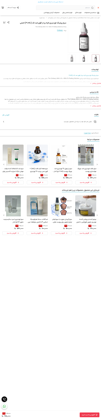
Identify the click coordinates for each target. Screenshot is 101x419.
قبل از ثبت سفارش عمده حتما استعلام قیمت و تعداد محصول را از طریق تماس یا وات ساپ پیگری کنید (73, 18)
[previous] (97, 164)
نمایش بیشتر (96, 83)
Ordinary (60, 30)
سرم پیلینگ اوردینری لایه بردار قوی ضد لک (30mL (84, 75)
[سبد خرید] (3, 7)
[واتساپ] (4, 406)
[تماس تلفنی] (4, 399)
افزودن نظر (5, 115)
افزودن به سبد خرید (88, 415)
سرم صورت (42, 18)
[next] (3, 164)
